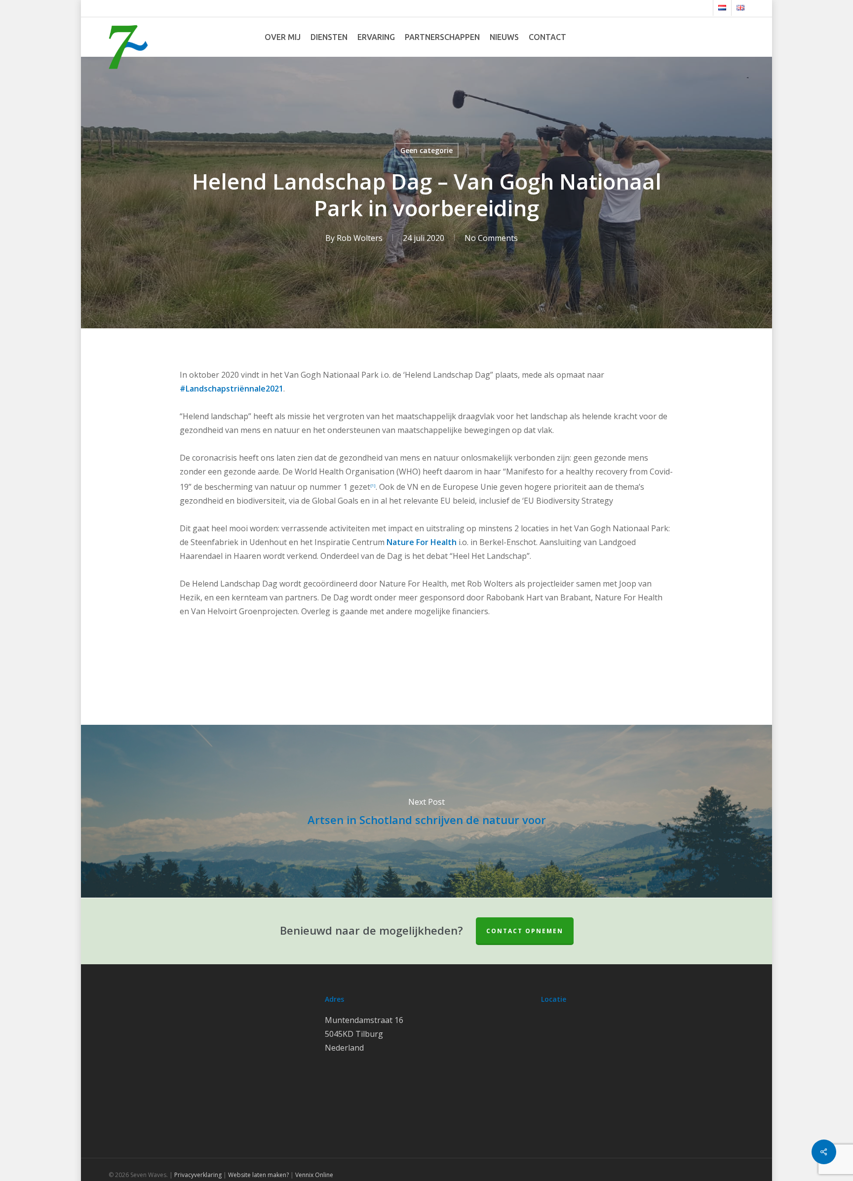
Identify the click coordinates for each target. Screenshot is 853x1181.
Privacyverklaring (198, 1175)
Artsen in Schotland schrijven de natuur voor (426, 811)
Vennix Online (313, 1175)
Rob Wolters (360, 238)
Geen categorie (426, 150)
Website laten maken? (258, 1175)
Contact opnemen (524, 931)
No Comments (491, 238)
